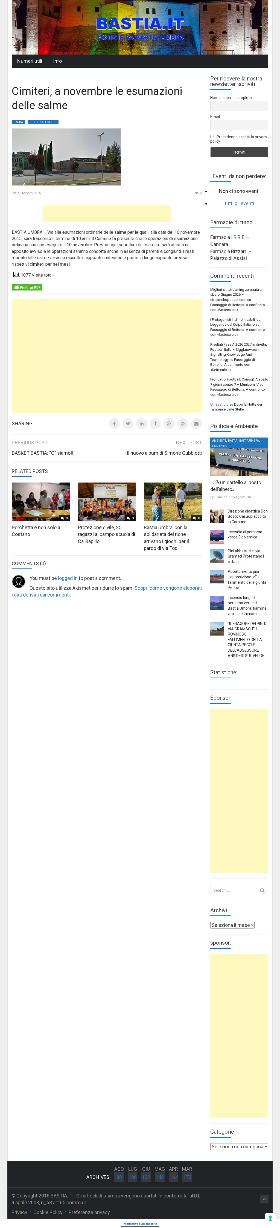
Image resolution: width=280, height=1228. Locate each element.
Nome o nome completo (231, 97)
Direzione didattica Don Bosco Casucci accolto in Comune (248, 516)
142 (160, 1177)
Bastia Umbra (249, 440)
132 (146, 1177)
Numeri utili (29, 61)
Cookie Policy (48, 1212)
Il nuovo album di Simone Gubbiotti (164, 453)
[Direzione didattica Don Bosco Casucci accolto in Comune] (217, 516)
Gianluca (220, 497)
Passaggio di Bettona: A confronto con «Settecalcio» (232, 365)
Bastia (18, 122)
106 (133, 1177)
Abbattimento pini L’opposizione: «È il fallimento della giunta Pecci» (247, 579)
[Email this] (196, 423)
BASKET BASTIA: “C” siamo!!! (43, 453)
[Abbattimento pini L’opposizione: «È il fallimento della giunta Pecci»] (217, 576)
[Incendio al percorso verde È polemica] (217, 537)
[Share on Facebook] (114, 423)
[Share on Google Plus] (169, 423)
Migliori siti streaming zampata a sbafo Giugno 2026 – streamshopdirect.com (236, 294)
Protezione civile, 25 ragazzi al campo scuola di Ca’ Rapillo (106, 534)
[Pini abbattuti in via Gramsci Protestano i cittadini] (217, 556)
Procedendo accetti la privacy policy (238, 139)
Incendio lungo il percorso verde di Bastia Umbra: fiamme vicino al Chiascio (247, 605)
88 (119, 1177)
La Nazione (220, 446)
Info (57, 61)
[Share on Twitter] (127, 423)
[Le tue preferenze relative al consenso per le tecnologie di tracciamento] (270, 1218)
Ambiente (219, 440)
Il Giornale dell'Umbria (44, 122)
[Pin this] (182, 423)
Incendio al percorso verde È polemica (245, 535)
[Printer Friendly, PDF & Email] (27, 286)
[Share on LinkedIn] (141, 423)
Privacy (19, 1212)
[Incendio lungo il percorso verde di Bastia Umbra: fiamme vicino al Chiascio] (217, 603)
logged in (68, 578)
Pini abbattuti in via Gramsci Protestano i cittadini (246, 556)
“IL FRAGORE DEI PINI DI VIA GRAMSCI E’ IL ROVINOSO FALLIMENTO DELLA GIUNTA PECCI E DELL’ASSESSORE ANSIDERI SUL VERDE (247, 639)
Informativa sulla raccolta (140, 1223)
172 (187, 1177)
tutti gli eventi (239, 203)
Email (215, 117)
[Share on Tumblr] (155, 423)
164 (174, 1177)
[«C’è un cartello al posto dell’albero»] (239, 457)
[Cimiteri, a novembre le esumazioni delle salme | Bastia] (140, 27)
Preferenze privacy (89, 1212)
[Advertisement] (107, 213)
